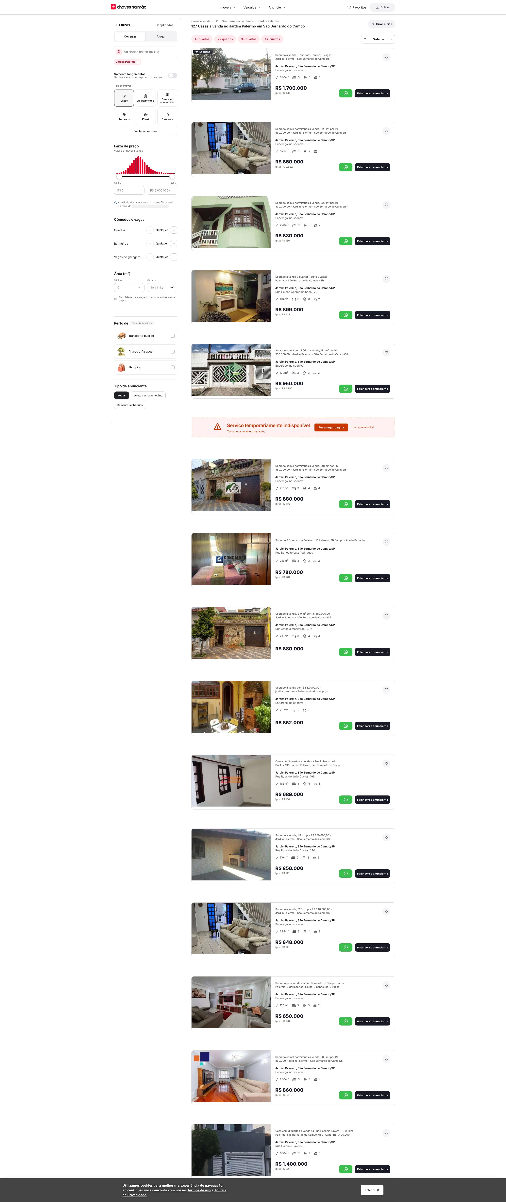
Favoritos (359, 7)
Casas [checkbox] (124, 100)
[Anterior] (256, 92)
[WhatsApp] (345, 93)
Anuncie (275, 7)
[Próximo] (264, 92)
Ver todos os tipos (145, 131)
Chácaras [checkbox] (167, 119)
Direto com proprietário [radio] (148, 395)
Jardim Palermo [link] (268, 21)
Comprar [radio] (130, 36)
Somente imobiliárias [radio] (130, 405)
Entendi (370, 1190)
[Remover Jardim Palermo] (138, 62)
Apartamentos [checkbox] (145, 100)
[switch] (145, 75)
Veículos (249, 7)
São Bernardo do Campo (238, 21)
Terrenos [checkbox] (124, 119)
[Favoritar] (386, 57)
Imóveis (225, 7)
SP (216, 21)
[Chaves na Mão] (128, 7)
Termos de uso (199, 1190)
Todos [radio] (121, 395)
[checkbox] (145, 336)
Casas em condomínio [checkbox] (167, 101)
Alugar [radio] (161, 36)
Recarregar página (331, 427)
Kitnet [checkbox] (145, 119)
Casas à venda (201, 21)
